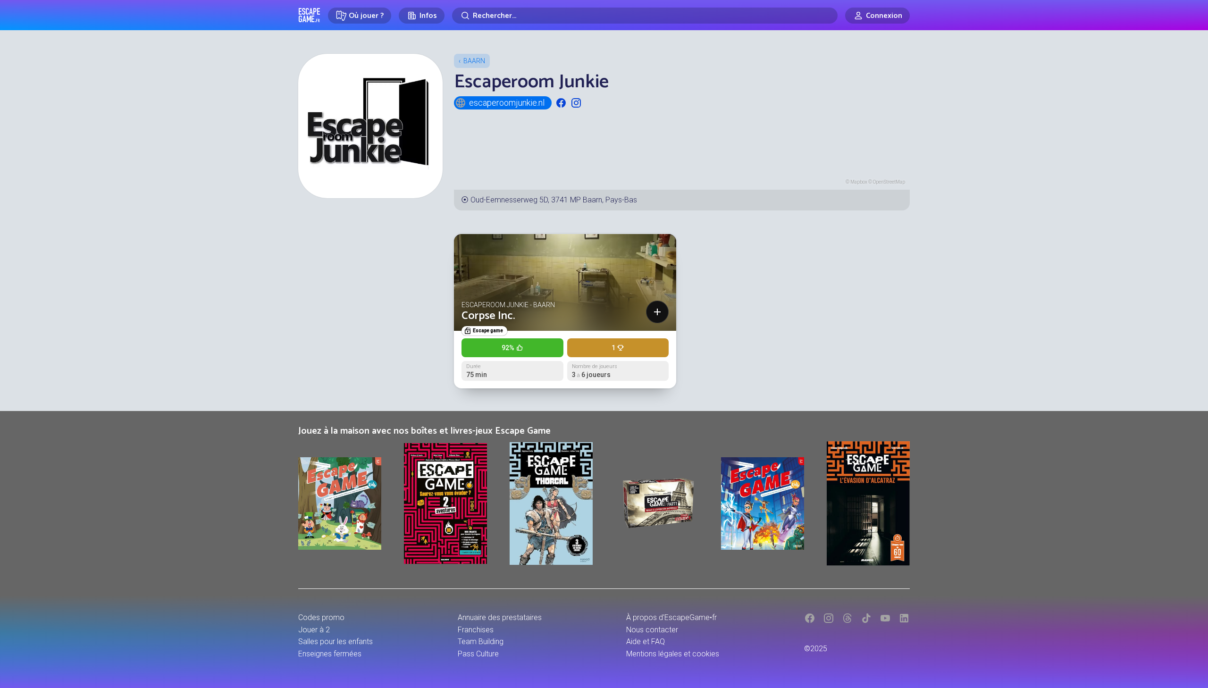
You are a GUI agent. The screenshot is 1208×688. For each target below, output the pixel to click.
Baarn (474, 61)
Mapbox (858, 182)
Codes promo (321, 617)
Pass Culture (478, 653)
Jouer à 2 (314, 629)
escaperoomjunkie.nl (507, 103)
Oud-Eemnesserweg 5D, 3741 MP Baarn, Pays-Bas (553, 199)
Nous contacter (652, 629)
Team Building (480, 641)
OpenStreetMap (889, 182)
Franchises (476, 629)
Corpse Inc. (488, 316)
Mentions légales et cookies (672, 653)
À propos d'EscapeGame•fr (671, 617)
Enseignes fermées (329, 653)
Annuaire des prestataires (500, 617)
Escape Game (309, 15)
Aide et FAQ (645, 641)
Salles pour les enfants (335, 641)
